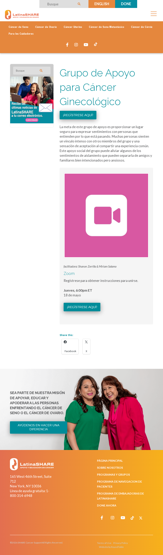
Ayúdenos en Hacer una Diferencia (38, 427)
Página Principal (110, 460)
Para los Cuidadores (21, 34)
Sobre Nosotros (110, 467)
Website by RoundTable (111, 546)
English (101, 4)
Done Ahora (106, 505)
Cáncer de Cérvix (141, 27)
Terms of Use (104, 542)
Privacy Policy (120, 542)
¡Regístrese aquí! (78, 115)
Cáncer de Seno (18, 27)
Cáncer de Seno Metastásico (106, 27)
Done (126, 4)
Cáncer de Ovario (46, 27)
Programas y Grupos (113, 474)
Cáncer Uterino (73, 27)
